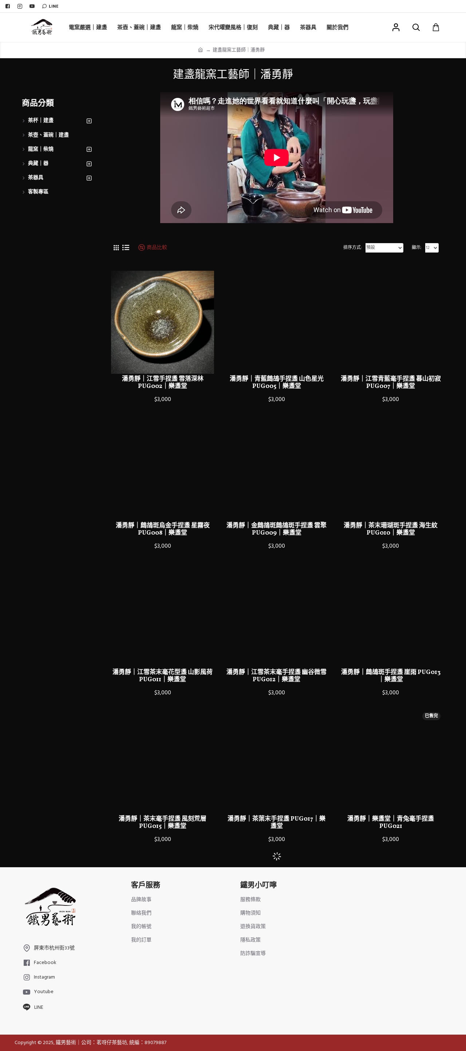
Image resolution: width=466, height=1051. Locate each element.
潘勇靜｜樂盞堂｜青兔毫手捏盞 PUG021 (390, 823)
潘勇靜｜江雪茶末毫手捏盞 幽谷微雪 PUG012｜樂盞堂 (276, 676)
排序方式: (352, 248)
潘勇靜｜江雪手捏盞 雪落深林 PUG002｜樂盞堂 (163, 383)
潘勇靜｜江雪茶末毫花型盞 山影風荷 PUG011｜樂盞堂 (162, 676)
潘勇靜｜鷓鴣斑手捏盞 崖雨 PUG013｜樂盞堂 (391, 676)
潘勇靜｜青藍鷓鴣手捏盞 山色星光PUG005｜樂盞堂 (277, 383)
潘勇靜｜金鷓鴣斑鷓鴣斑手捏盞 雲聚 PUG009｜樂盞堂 (276, 529)
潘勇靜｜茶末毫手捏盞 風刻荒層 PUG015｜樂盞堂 (162, 823)
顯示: (417, 248)
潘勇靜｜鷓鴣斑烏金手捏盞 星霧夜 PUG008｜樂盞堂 (163, 529)
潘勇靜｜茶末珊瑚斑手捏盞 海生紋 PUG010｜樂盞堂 (391, 529)
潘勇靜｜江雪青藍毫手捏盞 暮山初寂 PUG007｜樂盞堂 (391, 383)
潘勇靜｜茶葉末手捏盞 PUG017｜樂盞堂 (276, 823)
